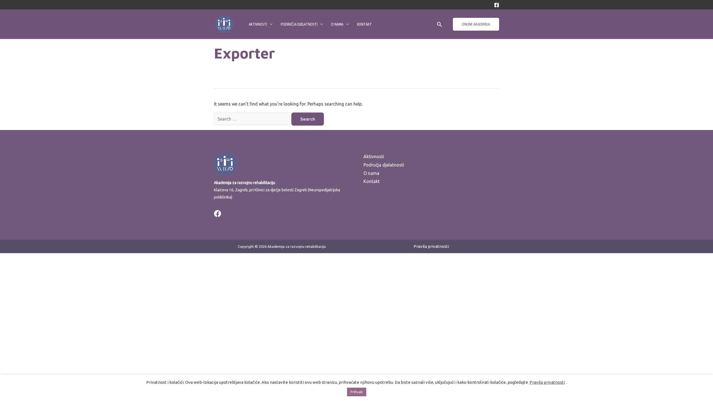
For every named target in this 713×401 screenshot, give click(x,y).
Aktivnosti (258, 24)
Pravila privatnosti (431, 246)
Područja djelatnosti (299, 24)
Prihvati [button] (356, 392)
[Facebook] (496, 5)
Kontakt (364, 24)
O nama (337, 24)
